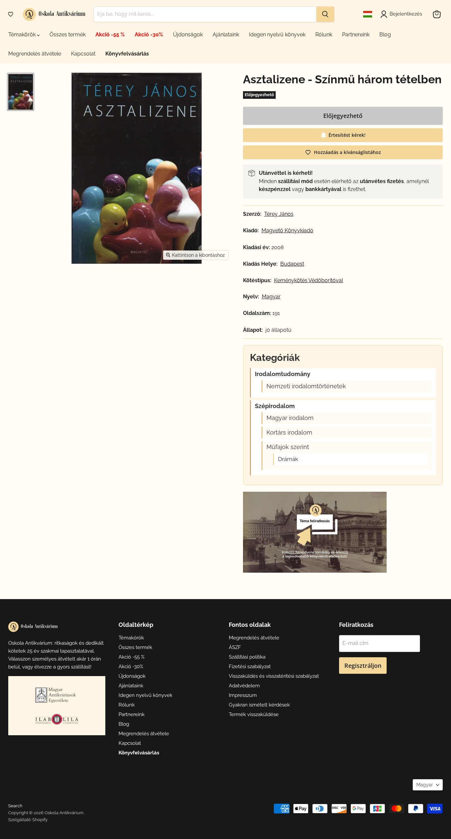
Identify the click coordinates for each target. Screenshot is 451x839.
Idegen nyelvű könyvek (277, 34)
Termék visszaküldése (254, 714)
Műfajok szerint (287, 447)
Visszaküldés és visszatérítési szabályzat (274, 676)
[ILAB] (56, 719)
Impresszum (243, 695)
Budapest (292, 264)
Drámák (288, 459)
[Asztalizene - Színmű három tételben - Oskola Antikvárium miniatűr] (21, 91)
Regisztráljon (362, 665)
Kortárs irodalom (289, 432)
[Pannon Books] (56, 695)
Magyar (424, 784)
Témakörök (22, 34)
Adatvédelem (244, 686)
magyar (271, 297)
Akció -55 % (110, 34)
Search (15, 805)
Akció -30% (149, 34)
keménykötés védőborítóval (308, 281)
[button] (10, 14)
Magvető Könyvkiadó (287, 231)
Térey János (279, 214)
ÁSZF (235, 647)
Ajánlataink (226, 34)
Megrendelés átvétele (34, 54)
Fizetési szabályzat (250, 666)
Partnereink (355, 34)
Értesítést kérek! (347, 135)
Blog (385, 34)
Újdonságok (188, 34)
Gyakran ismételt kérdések (259, 705)
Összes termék (68, 34)
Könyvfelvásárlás (127, 54)
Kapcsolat (83, 54)
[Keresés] (325, 14)
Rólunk (323, 34)
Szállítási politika (247, 657)
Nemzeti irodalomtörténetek (306, 386)
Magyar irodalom (290, 418)
